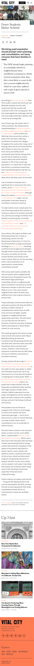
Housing (3, 600)
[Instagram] (11, 635)
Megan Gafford (5, 548)
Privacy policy (5, 663)
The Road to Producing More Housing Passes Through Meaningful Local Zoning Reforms (14, 605)
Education (5, 35)
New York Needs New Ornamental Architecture (10, 544)
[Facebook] (3, 635)
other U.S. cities (17, 246)
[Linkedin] (20, 635)
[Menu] (31, 3)
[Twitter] (15, 635)
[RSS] (24, 635)
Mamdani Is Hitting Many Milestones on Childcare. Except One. (15, 574)
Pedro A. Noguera (16, 35)
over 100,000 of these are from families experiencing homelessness (14, 226)
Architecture (5, 541)
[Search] (28, 3)
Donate (22, 3)
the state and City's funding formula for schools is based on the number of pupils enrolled (16, 190)
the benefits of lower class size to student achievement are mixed (16, 379)
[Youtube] (7, 635)
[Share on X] (3, 42)
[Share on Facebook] (7, 42)
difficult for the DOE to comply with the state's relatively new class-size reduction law (16, 363)
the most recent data (19, 100)
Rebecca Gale (5, 578)
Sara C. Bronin (5, 609)
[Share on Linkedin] (10, 42)
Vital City (8, 661)
